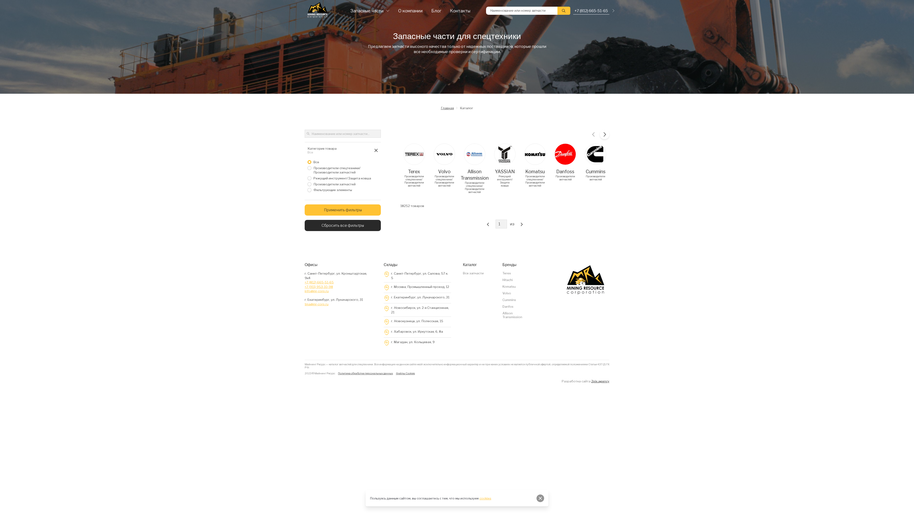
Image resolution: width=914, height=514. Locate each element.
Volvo (506, 293)
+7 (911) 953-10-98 (319, 287)
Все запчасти (473, 273)
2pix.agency (600, 381)
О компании (410, 10)
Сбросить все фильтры (343, 225)
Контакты (460, 10)
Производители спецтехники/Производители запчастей (337, 170)
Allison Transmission (512, 315)
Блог (436, 10)
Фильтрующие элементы (332, 190)
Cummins (509, 300)
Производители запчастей (334, 184)
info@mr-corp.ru (317, 291)
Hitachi (507, 280)
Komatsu (509, 286)
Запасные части (367, 10)
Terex (506, 273)
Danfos (507, 306)
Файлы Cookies (405, 373)
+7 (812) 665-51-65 (319, 282)
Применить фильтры (343, 210)
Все (316, 162)
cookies (485, 498)
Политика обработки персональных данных (365, 373)
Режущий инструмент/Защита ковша (342, 178)
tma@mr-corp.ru (316, 304)
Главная (447, 108)
